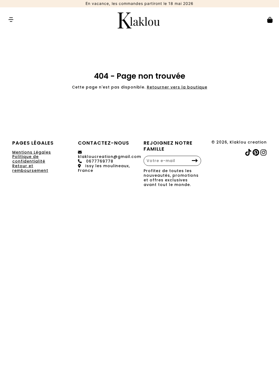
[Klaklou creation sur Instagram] (264, 152)
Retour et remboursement (30, 168)
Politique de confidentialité (28, 159)
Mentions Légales (31, 152)
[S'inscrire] (195, 161)
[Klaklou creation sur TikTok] (249, 152)
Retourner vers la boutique (177, 87)
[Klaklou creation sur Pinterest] (256, 152)
